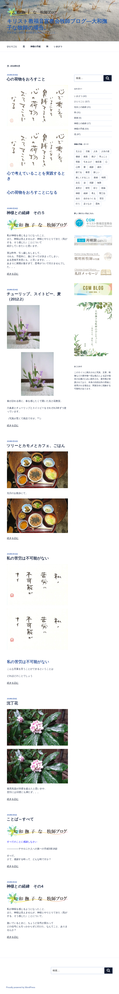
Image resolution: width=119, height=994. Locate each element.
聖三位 (102, 193)
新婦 (76, 118)
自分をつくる (90, 198)
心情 (78, 167)
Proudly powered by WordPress (20, 987)
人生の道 (105, 151)
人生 (95, 151)
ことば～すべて (20, 819)
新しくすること (83, 177)
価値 (78, 156)
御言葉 (98, 162)
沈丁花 (12, 703)
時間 (104, 177)
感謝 (91, 167)
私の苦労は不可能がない (28, 558)
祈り (95, 188)
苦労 (102, 198)
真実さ (79, 188)
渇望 (91, 183)
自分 (78, 198)
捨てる (79, 172)
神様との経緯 (80, 123)
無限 (99, 183)
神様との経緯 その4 (25, 886)
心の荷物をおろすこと (26, 79)
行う (78, 204)
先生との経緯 (80, 107)
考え (93, 193)
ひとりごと (12, 46)
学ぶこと (103, 156)
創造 (86, 156)
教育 (88, 172)
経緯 (86, 193)
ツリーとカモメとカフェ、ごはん (36, 445)
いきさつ (58, 46)
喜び (93, 156)
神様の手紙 (35, 46)
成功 (99, 167)
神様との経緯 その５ (26, 213)
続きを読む (13, 274)
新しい (96, 172)
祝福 (103, 188)
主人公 (79, 151)
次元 (78, 183)
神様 (78, 193)
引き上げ (88, 162)
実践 (78, 162)
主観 (88, 151)
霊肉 (97, 204)
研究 (88, 188)
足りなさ (88, 204)
